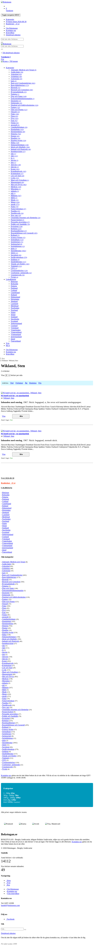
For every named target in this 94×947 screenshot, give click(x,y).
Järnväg (16, 165)
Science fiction (18, 237)
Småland (14, 317)
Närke (13, 312)
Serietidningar (18, 246)
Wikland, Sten (8, 398)
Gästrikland (15, 293)
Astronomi (16, 79)
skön (14, 248)
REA (8, 345)
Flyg (14, 118)
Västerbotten (16, 330)
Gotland (14, 290)
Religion (16, 229)
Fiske (15, 114)
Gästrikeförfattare (19, 127)
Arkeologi (16, 74)
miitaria (15, 191)
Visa (3, 416)
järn (13, 162)
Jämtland (14, 301)
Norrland (14, 310)
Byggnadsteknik (19, 92)
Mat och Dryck (19, 184)
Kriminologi (17, 173)
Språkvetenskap (19, 257)
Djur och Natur (19, 96)
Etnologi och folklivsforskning (24, 105)
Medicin (16, 187)
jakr (13, 154)
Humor (15, 136)
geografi (15, 125)
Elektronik (16, 103)
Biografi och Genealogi (22, 90)
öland (13, 339)
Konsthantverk (18, 171)
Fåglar (15, 123)
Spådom (15, 259)
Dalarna (15, 94)
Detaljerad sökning (13, 35)
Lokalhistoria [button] (6, 488)
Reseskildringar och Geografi (24, 233)
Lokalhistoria (11, 279)
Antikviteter (17, 72)
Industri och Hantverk (21, 149)
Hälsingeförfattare (20, 145)
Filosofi (15, 112)
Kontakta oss (11, 30)
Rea (8, 885)
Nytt (7, 343)
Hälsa (15, 143)
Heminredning (18, 132)
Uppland (14, 326)
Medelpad (14, 306)
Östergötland (16, 341)
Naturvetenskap (18, 209)
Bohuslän (14, 284)
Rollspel (15, 235)
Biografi (15, 87)
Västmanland (16, 334)
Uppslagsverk (18, 275)
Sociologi (16, 255)
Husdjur (15, 138)
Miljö (14, 198)
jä (12, 158)
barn (14, 81)
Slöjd (14, 253)
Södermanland (16, 323)
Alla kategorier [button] (7, 557)
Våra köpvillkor (13, 893)
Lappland (14, 304)
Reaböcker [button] (8, 483)
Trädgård (16, 266)
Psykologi (17, 226)
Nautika (15, 211)
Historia (16, 134)
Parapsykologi (17, 220)
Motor (15, 202)
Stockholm (15, 319)
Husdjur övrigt (18, 140)
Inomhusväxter (18, 151)
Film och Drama (19, 110)
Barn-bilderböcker (20, 85)
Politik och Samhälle (20, 224)
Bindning (32, 383)
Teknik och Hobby (20, 264)
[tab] (47, 478)
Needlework (17, 213)
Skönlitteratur (18, 251)
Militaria (16, 196)
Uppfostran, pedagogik (21, 273)
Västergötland (16, 332)
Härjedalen (15, 299)
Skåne (13, 315)
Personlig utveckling (20, 222)
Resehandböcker (19, 231)
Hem (3, 358)
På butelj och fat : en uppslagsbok (15, 396)
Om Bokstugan (12, 28)
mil (13, 193)
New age (16, 215)
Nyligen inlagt (16, 22)
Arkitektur (16, 76)
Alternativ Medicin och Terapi (23, 70)
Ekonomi (16, 101)
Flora (14, 116)
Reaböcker (12, 24)
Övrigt (14, 277)
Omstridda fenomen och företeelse (25, 218)
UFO (14, 268)
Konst (15, 169)
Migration (16, 189)
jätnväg (15, 167)
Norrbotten (15, 308)
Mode (14, 200)
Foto (14, 121)
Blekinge (14, 282)
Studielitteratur (18, 262)
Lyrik (15, 178)
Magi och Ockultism (20, 180)
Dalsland (14, 288)
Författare (19, 383)
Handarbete (17, 129)
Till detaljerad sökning (11, 53)
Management (17, 182)
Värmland (14, 328)
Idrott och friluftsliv (20, 147)
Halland (14, 295)
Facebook (10, 919)
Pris (39, 383)
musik (15, 204)
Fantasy (15, 107)
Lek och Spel (17, 176)
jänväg (14, 160)
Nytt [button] (7, 478)
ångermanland (16, 337)
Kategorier (10, 19)
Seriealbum (17, 240)
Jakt (14, 156)
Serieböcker (17, 242)
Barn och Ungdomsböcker (23, 83)
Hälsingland (15, 297)
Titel (12, 383)
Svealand (14, 321)
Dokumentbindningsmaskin (22, 99)
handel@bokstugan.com (10, 905)
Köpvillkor (10, 33)
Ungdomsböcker (19, 270)
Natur (14, 207)
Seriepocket (16, 244)
